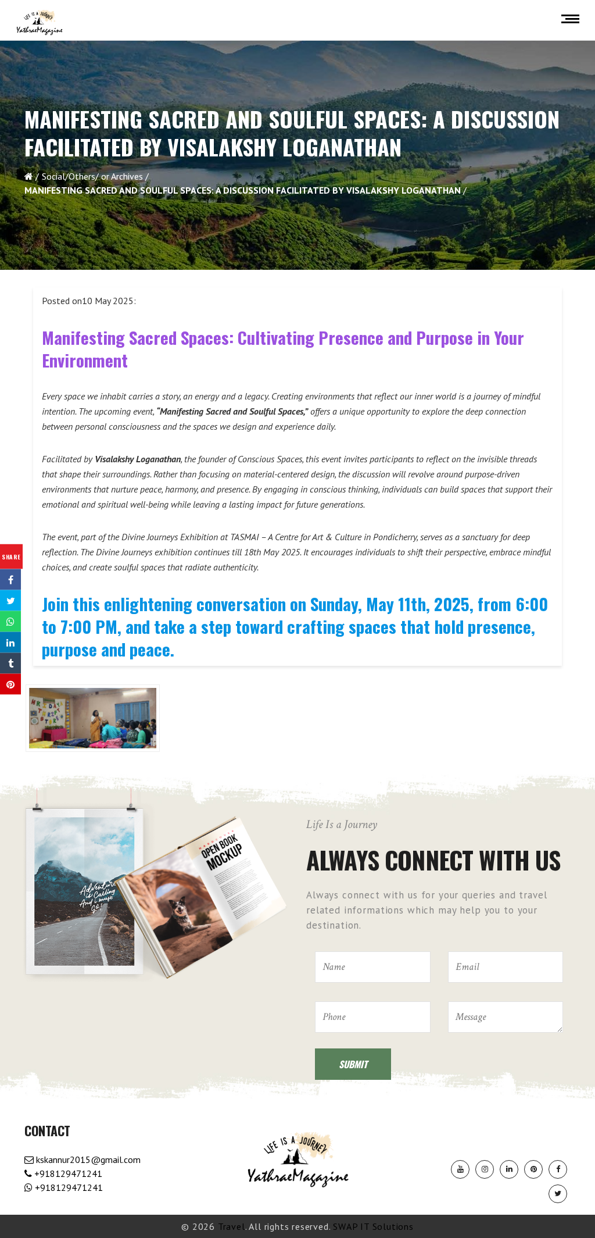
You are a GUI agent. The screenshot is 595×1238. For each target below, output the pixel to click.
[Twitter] (558, 1194)
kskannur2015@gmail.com (87, 1159)
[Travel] (39, 22)
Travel (231, 1226)
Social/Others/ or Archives (92, 176)
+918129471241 (67, 1173)
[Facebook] (558, 1169)
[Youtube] (460, 1169)
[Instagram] (484, 1169)
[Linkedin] (509, 1169)
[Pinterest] (533, 1169)
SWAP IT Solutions (373, 1226)
